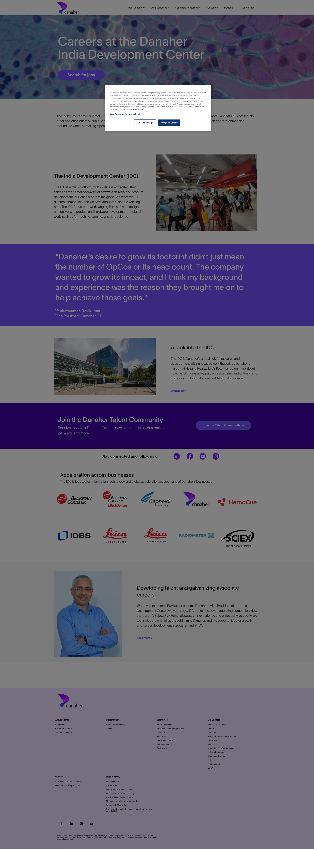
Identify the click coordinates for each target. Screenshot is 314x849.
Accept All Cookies (169, 123)
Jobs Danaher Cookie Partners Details (125, 114)
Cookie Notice (137, 109)
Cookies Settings (145, 123)
